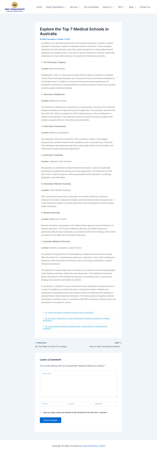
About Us (107, 7)
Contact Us (145, 7)
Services (74, 7)
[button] (78, 313)
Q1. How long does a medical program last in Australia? (69, 312)
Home (39, 7)
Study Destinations (54, 7)
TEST (120, 7)
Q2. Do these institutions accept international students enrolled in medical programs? (76, 319)
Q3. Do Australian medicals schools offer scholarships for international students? (75, 327)
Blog (131, 7)
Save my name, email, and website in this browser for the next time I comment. (75, 412)
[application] (64, 7)
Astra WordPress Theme (94, 446)
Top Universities (91, 7)
